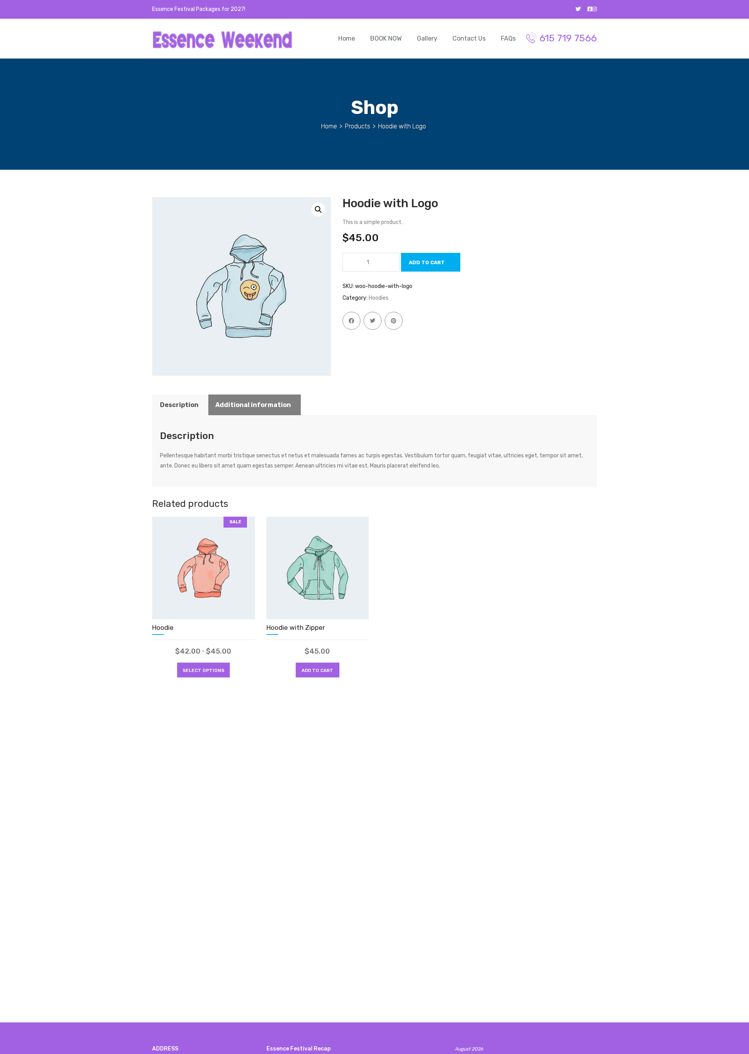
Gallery (427, 38)
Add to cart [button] (317, 670)
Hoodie (163, 627)
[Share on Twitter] (373, 321)
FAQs (508, 38)
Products (357, 126)
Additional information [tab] (253, 405)
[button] (318, 210)
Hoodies (379, 298)
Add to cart (427, 262)
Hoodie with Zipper (295, 627)
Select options (203, 670)
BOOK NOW (386, 38)
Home (346, 38)
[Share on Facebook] (351, 321)
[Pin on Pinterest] (394, 321)
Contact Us (469, 38)
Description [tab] (179, 405)
